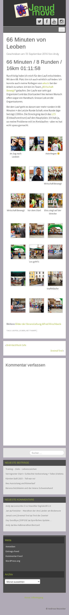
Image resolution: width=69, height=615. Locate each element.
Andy (56, 54)
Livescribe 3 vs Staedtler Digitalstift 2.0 (32, 505)
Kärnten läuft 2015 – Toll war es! (20, 478)
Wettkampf (31, 330)
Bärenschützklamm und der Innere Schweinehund (29, 488)
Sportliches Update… (41, 520)
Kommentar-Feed (14, 556)
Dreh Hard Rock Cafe (16, 345)
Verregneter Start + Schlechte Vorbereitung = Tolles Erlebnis (35, 473)
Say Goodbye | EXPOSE (17, 520)
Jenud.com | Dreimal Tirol (18, 515)
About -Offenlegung (33, 597)
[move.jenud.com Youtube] (54, 21)
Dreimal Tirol (57, 350)
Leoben (22, 330)
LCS (54, 114)
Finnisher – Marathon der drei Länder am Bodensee (36, 510)
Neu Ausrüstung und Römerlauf (20, 483)
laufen (15, 330)
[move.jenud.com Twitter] (39, 21)
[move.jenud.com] (34, 10)
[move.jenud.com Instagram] (61, 21)
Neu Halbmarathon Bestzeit (27, 525)
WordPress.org (13, 560)
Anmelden (10, 546)
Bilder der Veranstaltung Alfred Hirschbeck (38, 323)
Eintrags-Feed (12, 551)
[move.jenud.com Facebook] (47, 21)
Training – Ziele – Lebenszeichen (21, 469)
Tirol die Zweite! (40, 515)
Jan (7, 510)
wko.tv (45, 83)
